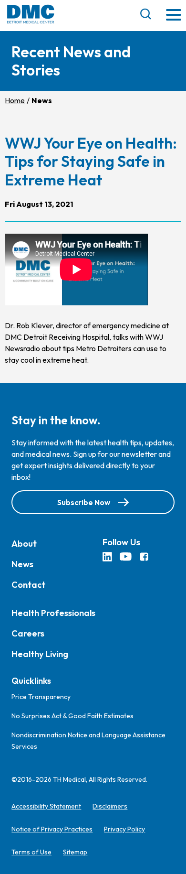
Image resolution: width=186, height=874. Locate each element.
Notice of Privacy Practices (52, 829)
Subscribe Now (83, 502)
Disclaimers (110, 806)
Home (15, 100)
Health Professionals (53, 612)
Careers (27, 633)
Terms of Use (31, 852)
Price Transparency (41, 696)
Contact (28, 584)
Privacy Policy (124, 829)
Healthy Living (39, 653)
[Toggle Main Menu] (173, 15)
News (22, 564)
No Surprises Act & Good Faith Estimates (72, 716)
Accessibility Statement (46, 806)
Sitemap (75, 852)
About (24, 543)
